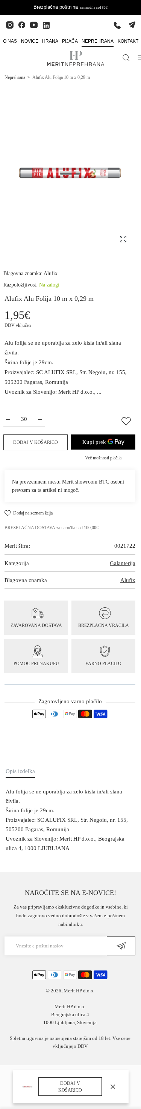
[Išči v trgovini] (126, 57)
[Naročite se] (121, 945)
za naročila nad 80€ (94, 7)
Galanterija (122, 563)
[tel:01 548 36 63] (117, 25)
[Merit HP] (75, 58)
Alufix (51, 273)
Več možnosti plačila (103, 458)
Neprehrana (15, 77)
